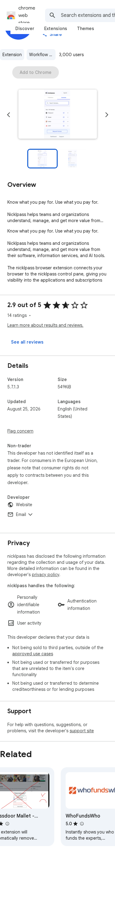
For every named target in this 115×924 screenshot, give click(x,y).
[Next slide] (107, 115)
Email (21, 514)
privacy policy (45, 574)
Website (24, 504)
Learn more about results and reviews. (45, 325)
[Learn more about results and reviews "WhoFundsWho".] (81, 823)
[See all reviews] (27, 342)
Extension (12, 54)
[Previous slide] (8, 115)
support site (82, 730)
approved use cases (32, 653)
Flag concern (20, 431)
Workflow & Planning (42, 54)
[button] (57, 114)
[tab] (24, 28)
